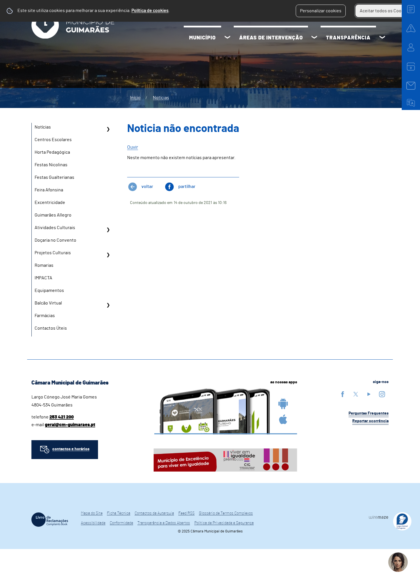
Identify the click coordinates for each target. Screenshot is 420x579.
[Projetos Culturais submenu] (108, 255)
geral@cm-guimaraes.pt (70, 424)
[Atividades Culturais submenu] (108, 229)
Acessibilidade (93, 523)
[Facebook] (342, 394)
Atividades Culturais (55, 227)
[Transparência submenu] (382, 38)
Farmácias (45, 315)
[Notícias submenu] (108, 129)
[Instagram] (382, 394)
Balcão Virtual (48, 303)
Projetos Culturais (53, 253)
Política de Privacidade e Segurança (224, 523)
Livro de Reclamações (49, 519)
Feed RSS (186, 513)
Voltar (147, 186)
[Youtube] (368, 394)
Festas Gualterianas (54, 177)
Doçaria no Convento (55, 240)
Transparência (348, 38)
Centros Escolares (53, 139)
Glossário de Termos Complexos (226, 513)
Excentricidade (50, 202)
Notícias (161, 97)
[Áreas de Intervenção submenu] (314, 38)
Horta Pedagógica (52, 152)
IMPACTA (43, 278)
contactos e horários (70, 449)
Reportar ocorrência (370, 421)
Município (202, 38)
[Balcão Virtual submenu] (108, 305)
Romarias (44, 265)
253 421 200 (61, 417)
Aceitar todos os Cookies (385, 11)
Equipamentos (49, 290)
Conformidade (121, 523)
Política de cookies (150, 10)
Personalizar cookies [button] (320, 11)
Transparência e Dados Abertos (163, 523)
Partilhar (186, 186)
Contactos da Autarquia (154, 513)
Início (135, 97)
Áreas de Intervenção (271, 38)
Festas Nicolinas (51, 165)
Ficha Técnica (118, 513)
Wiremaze (379, 517)
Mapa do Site (92, 513)
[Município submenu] (227, 38)
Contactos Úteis (51, 328)
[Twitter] (355, 394)
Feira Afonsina (49, 190)
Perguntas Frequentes (369, 413)
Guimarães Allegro (53, 215)
